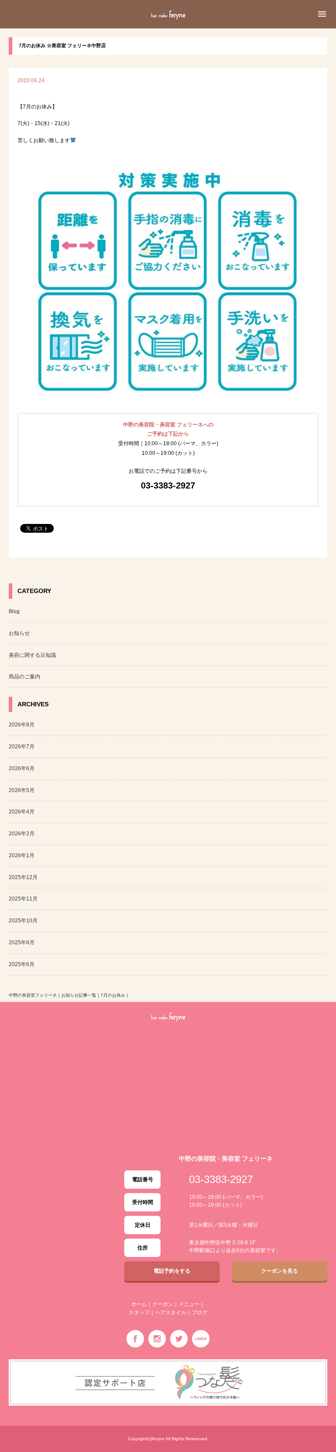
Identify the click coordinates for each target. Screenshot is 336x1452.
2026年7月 (22, 746)
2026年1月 (22, 855)
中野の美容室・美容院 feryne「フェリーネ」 (168, 24)
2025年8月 (22, 942)
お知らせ (19, 633)
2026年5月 (22, 790)
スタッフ (139, 1312)
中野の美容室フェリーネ (33, 995)
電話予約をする (172, 1271)
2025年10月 (23, 921)
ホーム (139, 1304)
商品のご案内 (24, 677)
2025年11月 (23, 899)
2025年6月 (22, 964)
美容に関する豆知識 (32, 655)
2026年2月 (22, 834)
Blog (14, 611)
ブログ (199, 1312)
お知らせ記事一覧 (78, 995)
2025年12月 (23, 877)
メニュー (189, 1304)
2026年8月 (22, 725)
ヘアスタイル (170, 1312)
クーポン (162, 1304)
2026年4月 (22, 812)
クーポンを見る (279, 1271)
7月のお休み (113, 995)
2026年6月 (22, 768)
